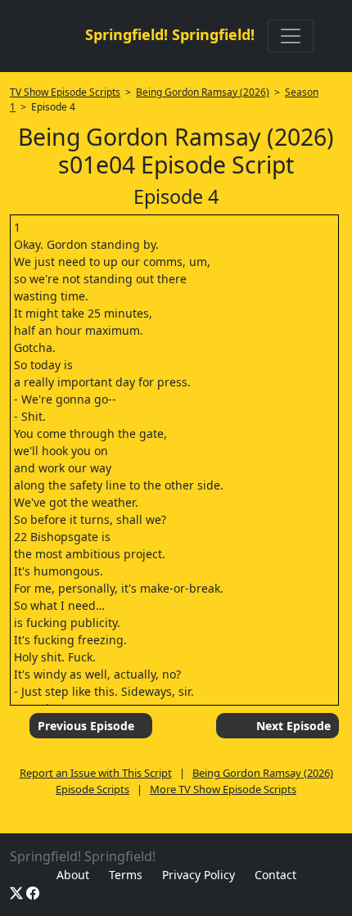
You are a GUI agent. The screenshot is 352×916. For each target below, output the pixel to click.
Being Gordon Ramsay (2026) (202, 92)
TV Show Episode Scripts (65, 92)
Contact (275, 874)
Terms (125, 874)
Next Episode (293, 725)
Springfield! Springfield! (170, 34)
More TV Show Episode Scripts (223, 789)
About (72, 874)
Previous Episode (86, 725)
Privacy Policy (198, 874)
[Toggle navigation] (291, 36)
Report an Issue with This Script (96, 772)
